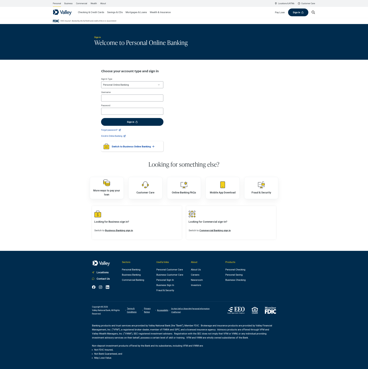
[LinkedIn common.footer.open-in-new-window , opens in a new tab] (107, 287)
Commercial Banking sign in (215, 230)
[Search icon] (313, 12)
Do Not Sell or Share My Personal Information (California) (190, 310)
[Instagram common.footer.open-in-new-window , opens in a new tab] (100, 287)
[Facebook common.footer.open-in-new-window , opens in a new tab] (93, 287)
